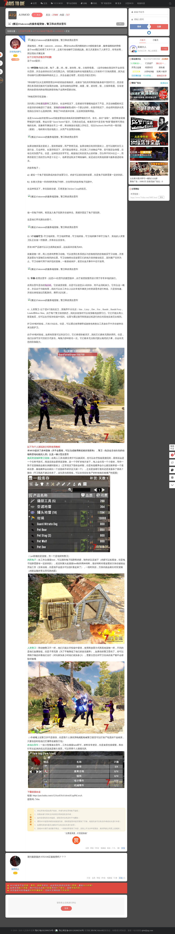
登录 (66, 908)
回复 (123, 848)
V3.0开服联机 (149, 76)
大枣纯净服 (149, 72)
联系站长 (164, 83)
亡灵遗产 (149, 63)
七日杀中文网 (13, 3)
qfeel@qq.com (147, 930)
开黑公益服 (136, 67)
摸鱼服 (162, 67)
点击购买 (165, 59)
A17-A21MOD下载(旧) (42, 31)
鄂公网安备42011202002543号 (71, 930)
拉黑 (87, 848)
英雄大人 (142, 47)
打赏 (88, 878)
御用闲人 (15, 869)
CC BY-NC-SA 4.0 (95, 930)
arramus (58, 46)
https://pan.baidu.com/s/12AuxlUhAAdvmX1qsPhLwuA (57, 795)
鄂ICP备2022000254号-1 (45, 930)
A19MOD (24, 14)
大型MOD (129, 3)
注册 (159, 27)
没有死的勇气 (15, 52)
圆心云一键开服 (162, 63)
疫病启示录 (162, 76)
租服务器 (141, 3)
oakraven (49, 46)
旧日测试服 (136, 76)
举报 (92, 848)
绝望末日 (149, 67)
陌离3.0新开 (162, 72)
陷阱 (45, 103)
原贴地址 (31, 46)
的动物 (61, 107)
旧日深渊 (136, 72)
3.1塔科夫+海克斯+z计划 (137, 63)
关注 (38, 15)
